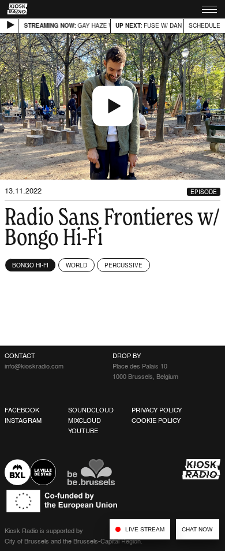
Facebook (22, 410)
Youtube (83, 430)
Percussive (123, 265)
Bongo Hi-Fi (30, 265)
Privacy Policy (157, 410)
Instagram (23, 420)
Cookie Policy (156, 420)
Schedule (204, 25)
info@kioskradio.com (34, 366)
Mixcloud (84, 420)
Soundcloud (91, 410)
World (76, 265)
